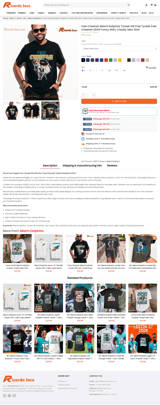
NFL (24, 18)
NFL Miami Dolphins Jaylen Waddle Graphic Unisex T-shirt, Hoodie (48, 316)
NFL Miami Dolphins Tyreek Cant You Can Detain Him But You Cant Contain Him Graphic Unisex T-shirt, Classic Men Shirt (111, 266)
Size (83, 67)
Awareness (101, 13)
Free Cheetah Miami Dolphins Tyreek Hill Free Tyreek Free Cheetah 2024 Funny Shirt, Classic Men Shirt (80, 266)
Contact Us (62, 381)
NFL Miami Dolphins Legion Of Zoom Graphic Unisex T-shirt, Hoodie (142, 357)
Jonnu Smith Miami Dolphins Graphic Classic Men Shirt (17, 266)
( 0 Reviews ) (95, 32)
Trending (11, 13)
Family (41, 13)
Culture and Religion (82, 13)
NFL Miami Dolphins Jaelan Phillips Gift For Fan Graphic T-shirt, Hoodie (48, 357)
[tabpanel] (80, 199)
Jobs (31, 13)
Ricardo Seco (14, 386)
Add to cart (119, 101)
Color (86, 56)
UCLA (151, 13)
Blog (144, 13)
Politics (134, 13)
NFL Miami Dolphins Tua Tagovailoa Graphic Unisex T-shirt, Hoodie (80, 357)
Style (84, 41)
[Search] (128, 5)
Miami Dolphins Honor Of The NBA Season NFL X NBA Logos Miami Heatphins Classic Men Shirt (48, 266)
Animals (52, 13)
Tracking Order (64, 385)
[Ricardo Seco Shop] (16, 4)
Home (5, 18)
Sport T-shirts (118, 13)
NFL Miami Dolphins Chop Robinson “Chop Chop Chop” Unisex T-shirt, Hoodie (17, 357)
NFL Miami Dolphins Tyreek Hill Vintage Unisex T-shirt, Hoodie (111, 357)
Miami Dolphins (34, 18)
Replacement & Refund (67, 388)
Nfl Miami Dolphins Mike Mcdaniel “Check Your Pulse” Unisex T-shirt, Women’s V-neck (111, 316)
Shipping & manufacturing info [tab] (82, 165)
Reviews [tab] (112, 165)
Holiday (64, 13)
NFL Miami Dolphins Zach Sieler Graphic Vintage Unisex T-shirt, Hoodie (80, 316)
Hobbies (22, 13)
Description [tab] (50, 165)
